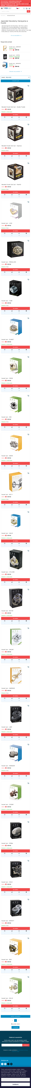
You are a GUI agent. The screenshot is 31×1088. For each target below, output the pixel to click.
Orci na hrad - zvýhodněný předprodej (11, 1)
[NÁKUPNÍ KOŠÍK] (29, 8)
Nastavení (16, 1079)
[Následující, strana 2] (15, 1020)
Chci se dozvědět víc (16, 35)
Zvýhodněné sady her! (12, 5)
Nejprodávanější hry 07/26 (8, 4)
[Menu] (2, 8)
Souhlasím (15, 1084)
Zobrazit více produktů (14, 71)
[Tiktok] (8, 1064)
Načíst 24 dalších (15, 1016)
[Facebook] (2, 1064)
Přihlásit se (25, 1045)
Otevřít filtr (15, 80)
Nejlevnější (4, 83)
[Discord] (11, 1064)
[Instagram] (5, 1064)
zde (20, 1072)
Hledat (28, 11)
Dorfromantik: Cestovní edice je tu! (10, 2)
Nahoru (16, 1027)
